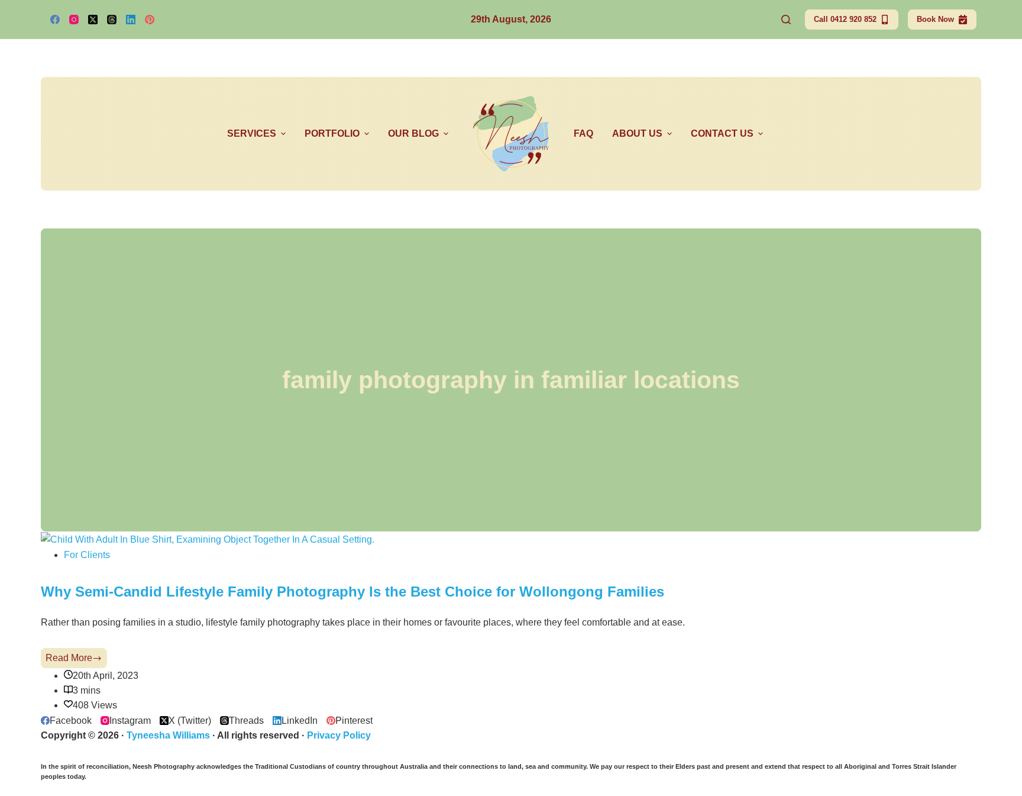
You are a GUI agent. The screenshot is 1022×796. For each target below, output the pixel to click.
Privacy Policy (339, 735)
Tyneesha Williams (168, 735)
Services (251, 133)
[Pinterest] (149, 19)
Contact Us (722, 133)
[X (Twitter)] (93, 19)
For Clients (87, 555)
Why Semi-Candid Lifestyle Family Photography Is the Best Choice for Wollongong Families (352, 592)
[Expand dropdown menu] (283, 133)
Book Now (935, 19)
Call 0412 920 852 (845, 19)
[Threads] (112, 19)
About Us (637, 133)
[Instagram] (74, 19)
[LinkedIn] (130, 19)
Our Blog (413, 133)
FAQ (583, 133)
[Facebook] (55, 19)
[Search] (786, 19)
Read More (76, 660)
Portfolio (332, 133)
